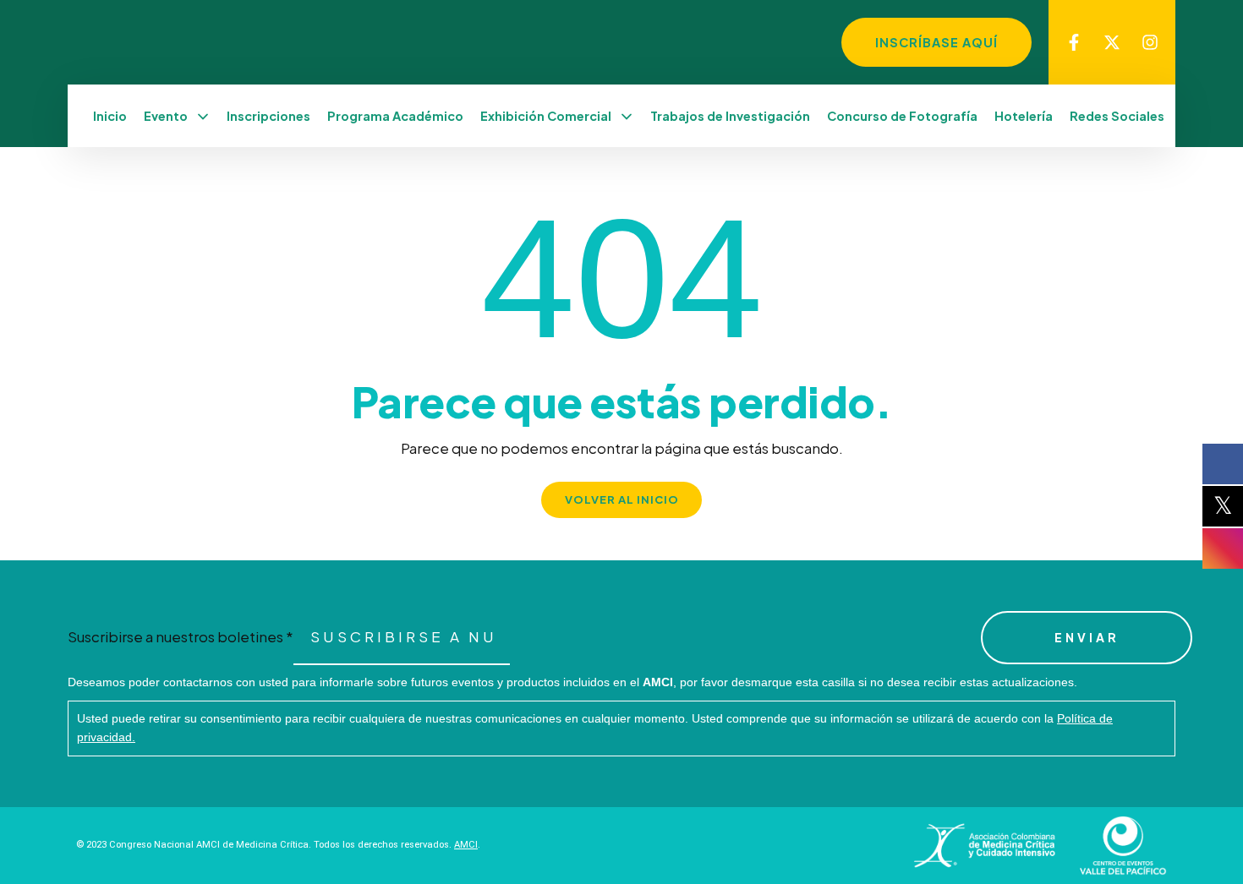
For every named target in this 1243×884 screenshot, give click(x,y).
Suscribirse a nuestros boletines (180, 637)
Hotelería (1023, 115)
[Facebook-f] (1074, 42)
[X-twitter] (1112, 42)
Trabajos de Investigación (730, 115)
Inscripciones (268, 115)
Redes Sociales (1117, 115)
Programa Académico (395, 115)
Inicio (110, 115)
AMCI (466, 844)
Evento (166, 115)
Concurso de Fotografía (902, 115)
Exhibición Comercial (545, 115)
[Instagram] (1150, 42)
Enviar (1087, 637)
